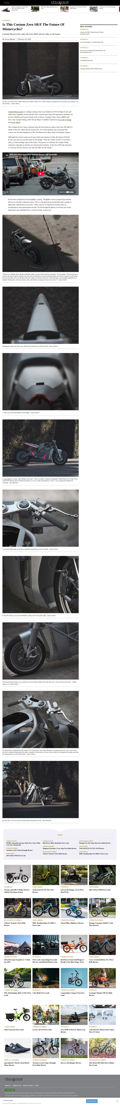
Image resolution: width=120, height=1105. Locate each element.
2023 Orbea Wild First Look (16, 855)
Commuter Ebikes (12, 848)
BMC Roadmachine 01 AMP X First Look (93, 854)
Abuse (37, 1085)
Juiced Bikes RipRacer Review (72, 923)
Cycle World (15, 122)
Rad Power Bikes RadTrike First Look (56, 843)
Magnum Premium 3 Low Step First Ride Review (59, 848)
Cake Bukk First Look (86, 60)
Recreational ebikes (49, 851)
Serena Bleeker (10, 39)
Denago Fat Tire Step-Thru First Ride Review (95, 843)
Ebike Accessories (11, 1060)
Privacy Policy (28, 1085)
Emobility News (11, 841)
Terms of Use (17, 1085)
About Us (8, 1085)
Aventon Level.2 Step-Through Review (19, 850)
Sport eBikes (10, 853)
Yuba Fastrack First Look (14, 1030)
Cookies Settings (10, 1090)
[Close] (117, 1101)
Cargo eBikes (9, 1027)
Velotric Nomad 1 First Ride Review (55, 854)
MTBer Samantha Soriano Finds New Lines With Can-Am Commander (23, 844)
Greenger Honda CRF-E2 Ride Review (91, 68)
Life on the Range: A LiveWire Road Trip (91, 42)
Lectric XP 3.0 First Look (42, 1030)
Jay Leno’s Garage (64, 120)
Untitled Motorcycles (15, 112)
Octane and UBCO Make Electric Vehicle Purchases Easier (91, 33)
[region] (60, 1101)
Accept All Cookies (92, 1101)
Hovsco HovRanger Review (71, 1063)
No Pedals (6, 20)
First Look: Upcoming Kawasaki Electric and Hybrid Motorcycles (92, 51)
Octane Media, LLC (26, 1095)
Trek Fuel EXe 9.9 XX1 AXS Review (91, 848)
